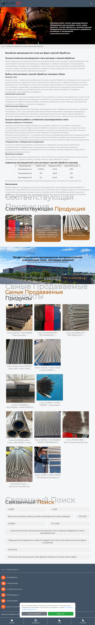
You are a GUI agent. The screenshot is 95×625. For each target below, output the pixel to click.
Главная (3, 46)
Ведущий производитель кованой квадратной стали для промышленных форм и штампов (47, 541)
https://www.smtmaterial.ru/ (17, 135)
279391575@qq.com (12, 595)
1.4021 (54, 509)
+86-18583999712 (11, 577)
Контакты (83, 621)
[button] (86, 228)
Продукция (36, 621)
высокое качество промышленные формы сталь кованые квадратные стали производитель (47, 532)
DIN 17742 (12, 550)
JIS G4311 (83, 516)
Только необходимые (34, 613)
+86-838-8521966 (12, 583)
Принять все (60, 613)
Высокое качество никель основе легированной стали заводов (39, 516)
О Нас (59, 621)
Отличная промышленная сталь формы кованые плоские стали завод (42, 557)
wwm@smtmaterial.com (14, 589)
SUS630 (11, 523)
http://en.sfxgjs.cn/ (12, 569)
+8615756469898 (11, 601)
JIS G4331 (55, 523)
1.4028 (11, 509)
